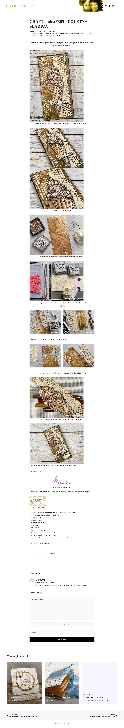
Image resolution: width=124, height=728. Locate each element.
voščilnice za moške (56, 36)
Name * (33, 625)
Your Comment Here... (37, 599)
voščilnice (36, 36)
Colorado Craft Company (56, 33)
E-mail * (66, 625)
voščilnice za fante (45, 36)
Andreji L (49, 465)
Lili (55, 465)
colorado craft (44, 553)
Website (33, 632)
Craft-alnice (70, 492)
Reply (52, 582)
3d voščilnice (34, 33)
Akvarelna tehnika (44, 33)
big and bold (34, 553)
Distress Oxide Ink (84, 33)
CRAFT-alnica (75, 33)
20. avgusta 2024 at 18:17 (43, 582)
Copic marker (67, 33)
